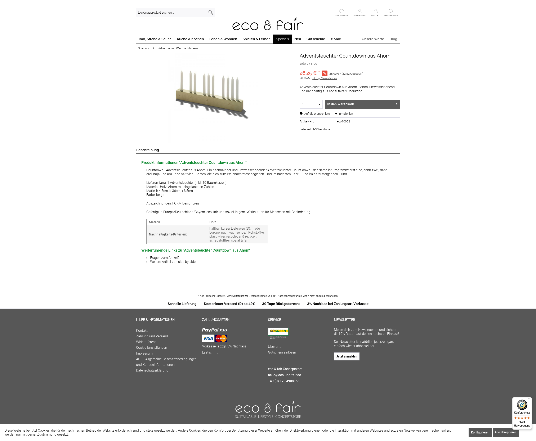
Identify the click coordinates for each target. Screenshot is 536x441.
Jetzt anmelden (346, 356)
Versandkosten (258, 295)
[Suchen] (210, 12)
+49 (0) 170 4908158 (283, 381)
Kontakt (142, 331)
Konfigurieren (480, 432)
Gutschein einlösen (282, 352)
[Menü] (529, 399)
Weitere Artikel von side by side (172, 262)
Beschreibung (147, 150)
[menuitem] (175, 12)
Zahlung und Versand (152, 336)
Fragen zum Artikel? (164, 258)
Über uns (274, 347)
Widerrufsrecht (146, 342)
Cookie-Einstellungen (151, 348)
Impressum (144, 353)
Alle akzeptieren (506, 432)
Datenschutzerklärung (152, 370)
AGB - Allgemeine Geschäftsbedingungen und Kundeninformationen (166, 362)
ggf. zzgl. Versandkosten (324, 78)
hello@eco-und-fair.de (284, 375)
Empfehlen (346, 113)
